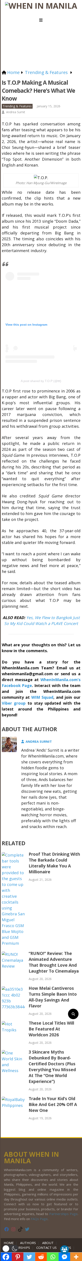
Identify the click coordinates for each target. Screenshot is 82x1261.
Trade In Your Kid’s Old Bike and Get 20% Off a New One (53, 1104)
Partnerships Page (63, 1214)
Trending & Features (17, 106)
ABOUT (47, 1243)
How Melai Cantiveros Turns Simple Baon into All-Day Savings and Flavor (53, 997)
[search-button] (73, 1014)
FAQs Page (39, 1219)
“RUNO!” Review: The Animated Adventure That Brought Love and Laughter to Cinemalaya (54, 962)
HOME (10, 1243)
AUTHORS (28, 1243)
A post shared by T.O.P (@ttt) (41, 381)
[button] (10, 1248)
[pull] (41, 20)
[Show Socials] (64, 1249)
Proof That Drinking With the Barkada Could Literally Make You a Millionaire (54, 863)
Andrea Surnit (15, 112)
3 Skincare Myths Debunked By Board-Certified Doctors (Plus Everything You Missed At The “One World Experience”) (52, 1066)
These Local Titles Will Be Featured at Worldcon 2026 (51, 1029)
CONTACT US (46, 1247)
